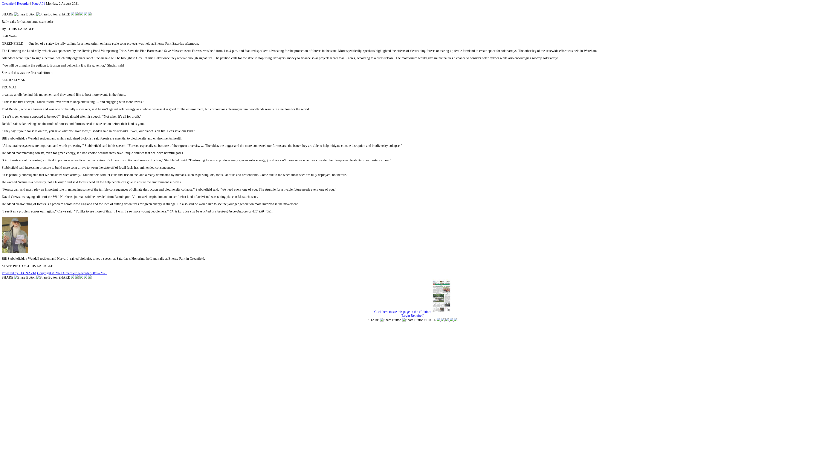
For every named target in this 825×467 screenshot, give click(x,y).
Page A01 (38, 3)
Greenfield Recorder (15, 3)
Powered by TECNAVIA (19, 273)
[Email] (86, 14)
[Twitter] (77, 14)
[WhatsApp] (81, 14)
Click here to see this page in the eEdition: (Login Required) (403, 313)
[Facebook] (73, 14)
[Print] (90, 14)
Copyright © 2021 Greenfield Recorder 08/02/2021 (72, 273)
